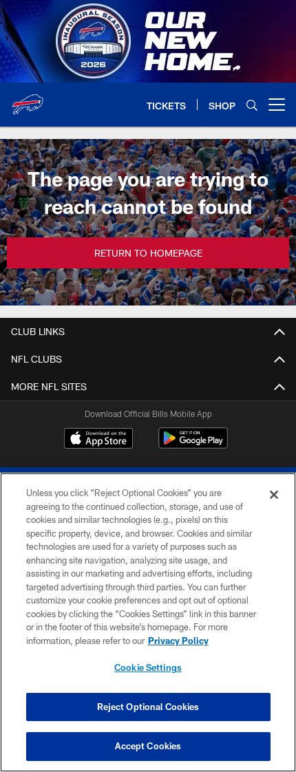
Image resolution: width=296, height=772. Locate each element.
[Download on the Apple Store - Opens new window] (98, 439)
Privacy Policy (178, 640)
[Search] (251, 105)
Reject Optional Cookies (148, 706)
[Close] (274, 495)
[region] (148, 622)
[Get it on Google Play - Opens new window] (193, 445)
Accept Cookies (148, 745)
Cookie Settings (148, 667)
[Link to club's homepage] (27, 99)
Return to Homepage (148, 253)
